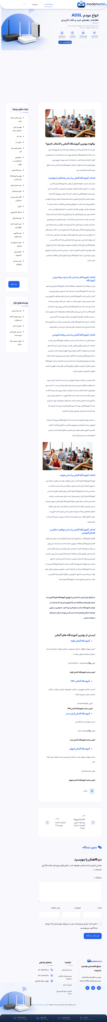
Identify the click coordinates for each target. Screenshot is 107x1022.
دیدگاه (98, 877)
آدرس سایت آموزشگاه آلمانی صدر (82, 740)
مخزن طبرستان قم (16, 150)
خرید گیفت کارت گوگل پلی (16, 226)
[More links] (24, 4)
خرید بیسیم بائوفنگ (17, 263)
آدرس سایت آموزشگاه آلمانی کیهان (82, 780)
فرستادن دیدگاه (92, 935)
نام (99, 908)
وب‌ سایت (55, 908)
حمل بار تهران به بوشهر (16, 244)
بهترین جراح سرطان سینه (17, 129)
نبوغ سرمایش (17, 191)
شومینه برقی (17, 218)
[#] (99, 988)
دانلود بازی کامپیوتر (18, 254)
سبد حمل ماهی (16, 185)
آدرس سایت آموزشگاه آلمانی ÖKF (80, 708)
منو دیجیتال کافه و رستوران (16, 318)
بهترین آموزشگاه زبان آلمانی (16, 178)
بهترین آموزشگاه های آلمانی (59, 597)
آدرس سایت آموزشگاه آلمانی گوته (82, 672)
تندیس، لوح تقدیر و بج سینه (16, 334)
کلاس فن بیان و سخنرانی (16, 199)
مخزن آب (18, 142)
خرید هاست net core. (16, 120)
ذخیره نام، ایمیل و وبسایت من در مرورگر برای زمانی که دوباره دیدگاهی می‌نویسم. (71, 926)
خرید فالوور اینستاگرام (18, 235)
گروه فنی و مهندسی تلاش (41, 1005)
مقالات (85, 791)
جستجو (14, 284)
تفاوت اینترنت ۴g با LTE (16, 343)
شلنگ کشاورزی (16, 212)
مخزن (20, 206)
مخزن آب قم (17, 326)
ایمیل (77, 908)
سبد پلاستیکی (17, 170)
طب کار (19, 136)
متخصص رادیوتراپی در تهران (17, 161)
